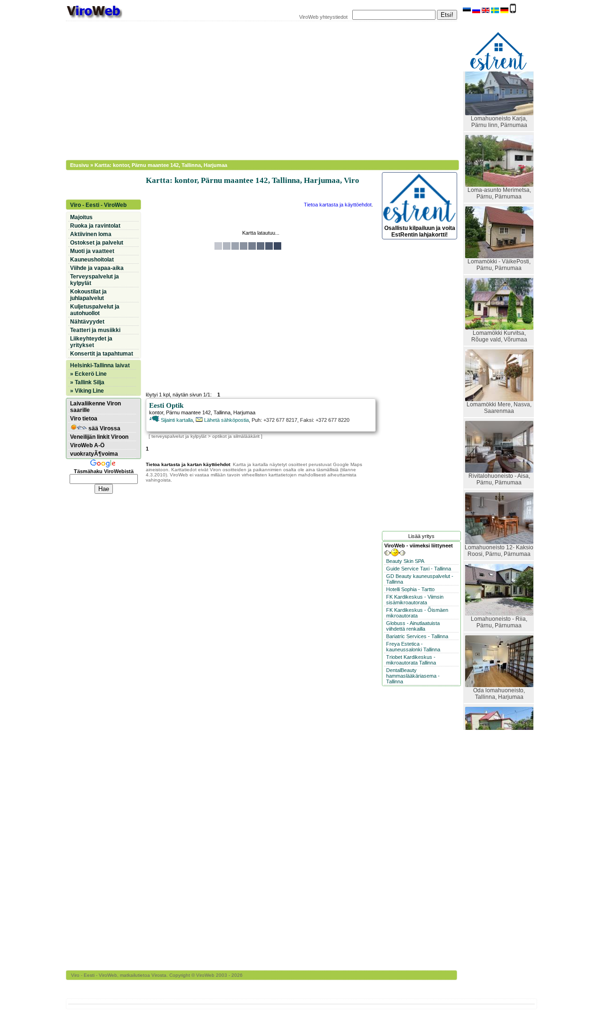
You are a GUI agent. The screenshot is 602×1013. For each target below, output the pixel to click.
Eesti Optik (166, 405)
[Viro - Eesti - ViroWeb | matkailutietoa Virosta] (94, 18)
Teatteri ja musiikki (95, 330)
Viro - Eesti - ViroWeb (98, 205)
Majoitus (81, 217)
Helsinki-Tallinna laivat (100, 365)
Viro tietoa (83, 418)
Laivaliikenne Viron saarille (95, 406)
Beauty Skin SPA (405, 561)
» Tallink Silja (87, 382)
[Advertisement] (256, 89)
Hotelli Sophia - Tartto (410, 589)
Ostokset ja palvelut (96, 242)
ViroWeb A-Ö (87, 445)
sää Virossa (103, 428)
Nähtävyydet (87, 321)
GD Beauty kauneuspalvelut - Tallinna (419, 579)
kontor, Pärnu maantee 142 (180, 412)
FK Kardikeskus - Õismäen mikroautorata (417, 612)
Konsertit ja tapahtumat (101, 353)
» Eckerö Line (88, 374)
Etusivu (79, 165)
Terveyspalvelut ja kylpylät (94, 279)
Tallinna (222, 412)
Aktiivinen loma (90, 234)
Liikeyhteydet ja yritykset (91, 341)
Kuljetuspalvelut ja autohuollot (94, 310)
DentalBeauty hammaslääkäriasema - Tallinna (413, 675)
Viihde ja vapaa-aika (97, 268)
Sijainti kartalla (176, 420)
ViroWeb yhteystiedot (323, 17)
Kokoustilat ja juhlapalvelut (88, 294)
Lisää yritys (421, 536)
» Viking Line (87, 391)
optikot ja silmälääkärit (236, 436)
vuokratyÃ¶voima (94, 454)
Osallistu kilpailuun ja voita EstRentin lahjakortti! (419, 231)
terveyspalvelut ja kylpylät (178, 436)
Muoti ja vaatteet (92, 251)
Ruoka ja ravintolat (95, 225)
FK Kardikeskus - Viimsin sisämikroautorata (415, 599)
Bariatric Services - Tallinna (417, 636)
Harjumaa (244, 412)
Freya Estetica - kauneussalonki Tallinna (413, 646)
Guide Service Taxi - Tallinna (418, 568)
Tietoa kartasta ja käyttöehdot (338, 204)
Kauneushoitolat (92, 259)
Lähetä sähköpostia (226, 420)
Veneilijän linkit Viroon (99, 437)
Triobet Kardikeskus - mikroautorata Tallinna (411, 659)
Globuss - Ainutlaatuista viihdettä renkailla (413, 626)
